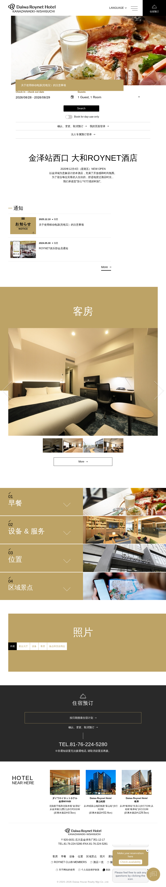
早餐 (63, 856)
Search (81, 108)
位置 (80, 856)
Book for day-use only (86, 116)
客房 (55, 856)
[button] (8, 390)
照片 (102, 856)
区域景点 (91, 856)
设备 (72, 856)
